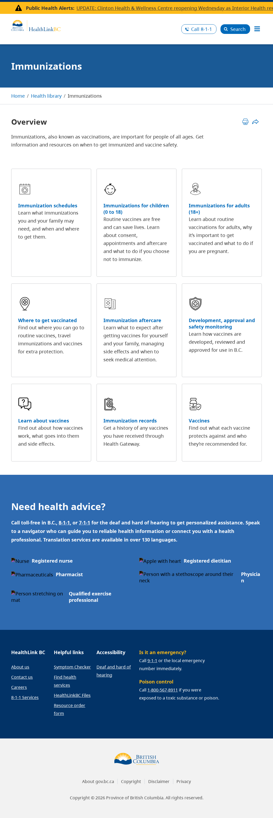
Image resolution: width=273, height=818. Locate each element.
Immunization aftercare (132, 320)
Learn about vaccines (43, 420)
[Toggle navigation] (257, 29)
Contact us (22, 677)
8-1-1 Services (25, 697)
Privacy (183, 781)
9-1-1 (152, 660)
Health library (46, 96)
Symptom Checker (72, 667)
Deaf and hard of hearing (114, 671)
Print (245, 121)
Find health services (65, 681)
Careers (19, 687)
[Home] (94, 24)
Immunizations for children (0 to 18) (136, 208)
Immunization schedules (47, 205)
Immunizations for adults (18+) (219, 208)
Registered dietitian (207, 561)
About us (20, 667)
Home (18, 96)
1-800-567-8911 (162, 690)
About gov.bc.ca (98, 781)
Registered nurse (52, 561)
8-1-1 (201, 29)
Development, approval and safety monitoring (222, 323)
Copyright (131, 781)
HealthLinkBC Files (72, 695)
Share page (255, 121)
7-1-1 (84, 522)
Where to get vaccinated (47, 320)
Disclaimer (159, 781)
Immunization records (130, 420)
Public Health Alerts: (50, 8)
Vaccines (199, 420)
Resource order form (69, 709)
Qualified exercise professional (90, 596)
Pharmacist (69, 574)
